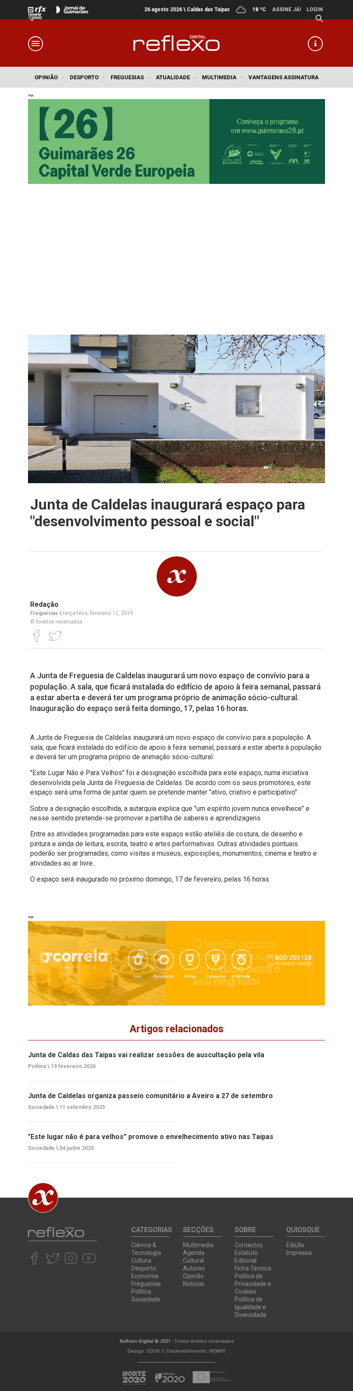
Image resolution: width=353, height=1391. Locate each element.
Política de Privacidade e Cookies (253, 1284)
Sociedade (145, 1299)
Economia (144, 1276)
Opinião (49, 77)
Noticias (193, 1283)
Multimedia (222, 77)
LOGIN (315, 9)
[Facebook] (36, 636)
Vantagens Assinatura (283, 77)
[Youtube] (89, 1258)
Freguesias (130, 77)
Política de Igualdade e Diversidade (250, 1307)
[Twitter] (55, 636)
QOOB (153, 1351)
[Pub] (176, 963)
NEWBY (217, 1351)
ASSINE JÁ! (286, 9)
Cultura (141, 1260)
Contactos (249, 1245)
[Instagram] (70, 1258)
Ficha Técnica (253, 1268)
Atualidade (176, 77)
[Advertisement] (176, 257)
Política (141, 1291)
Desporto (87, 77)
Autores (194, 1268)
